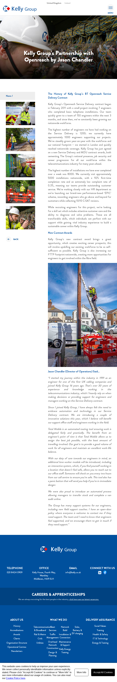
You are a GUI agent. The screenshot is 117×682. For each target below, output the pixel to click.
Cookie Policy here (15, 678)
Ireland (67, 3)
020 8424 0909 (14, 572)
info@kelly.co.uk (73, 572)
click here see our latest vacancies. (84, 599)
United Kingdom (54, 3)
